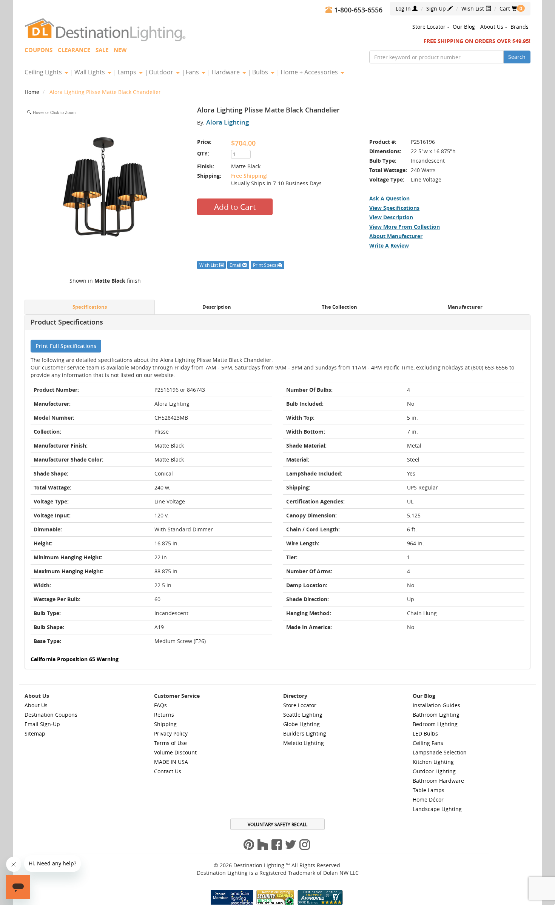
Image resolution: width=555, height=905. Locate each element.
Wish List (473, 8)
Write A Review (389, 245)
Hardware (226, 72)
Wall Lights (90, 72)
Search (517, 56)
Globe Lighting (301, 724)
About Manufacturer (395, 236)
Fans (193, 72)
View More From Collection (404, 226)
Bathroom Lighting (436, 714)
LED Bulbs (425, 733)
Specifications (89, 307)
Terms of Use (170, 742)
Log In (404, 8)
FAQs (160, 705)
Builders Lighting (304, 733)
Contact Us (167, 771)
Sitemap (35, 733)
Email (236, 265)
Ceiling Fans (428, 742)
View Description (391, 217)
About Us (491, 26)
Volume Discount (175, 752)
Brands (519, 26)
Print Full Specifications (65, 345)
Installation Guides (436, 705)
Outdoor (162, 72)
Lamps (127, 72)
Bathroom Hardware (438, 780)
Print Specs (265, 265)
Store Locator (429, 26)
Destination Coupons (51, 714)
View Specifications (394, 207)
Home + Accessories (310, 72)
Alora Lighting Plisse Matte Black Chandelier (105, 91)
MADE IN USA (171, 761)
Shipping (165, 724)
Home (33, 91)
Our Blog (464, 26)
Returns (164, 714)
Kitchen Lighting (433, 761)
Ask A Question (389, 198)
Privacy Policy (171, 733)
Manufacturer (465, 307)
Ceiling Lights (44, 72)
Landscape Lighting (437, 809)
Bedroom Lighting (435, 724)
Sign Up (436, 8)
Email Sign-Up (42, 724)
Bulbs (261, 72)
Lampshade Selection (440, 752)
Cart (508, 8)
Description (216, 307)
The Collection (339, 307)
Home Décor (428, 799)
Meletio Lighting (303, 742)
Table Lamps (428, 790)
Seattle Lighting (302, 714)
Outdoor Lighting (434, 771)
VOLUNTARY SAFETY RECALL (277, 824)
